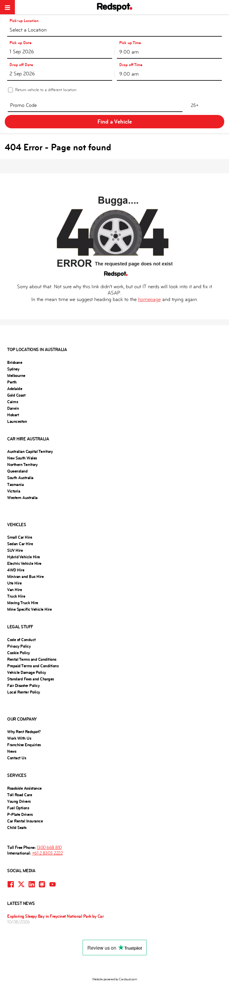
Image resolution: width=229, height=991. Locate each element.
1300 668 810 (49, 847)
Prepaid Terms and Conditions (32, 665)
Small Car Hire (19, 537)
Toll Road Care (19, 794)
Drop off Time (131, 65)
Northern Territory (22, 464)
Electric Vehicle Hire (24, 563)
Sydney (13, 369)
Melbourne (16, 375)
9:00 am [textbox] (129, 52)
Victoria (13, 491)
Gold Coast (16, 395)
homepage (149, 299)
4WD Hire (15, 570)
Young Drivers (19, 801)
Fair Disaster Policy (23, 685)
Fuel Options (18, 807)
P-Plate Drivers (20, 814)
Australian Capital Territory (29, 451)
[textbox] (114, 31)
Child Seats (17, 827)
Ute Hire (14, 583)
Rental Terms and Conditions (31, 659)
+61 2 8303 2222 (47, 853)
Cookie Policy (18, 652)
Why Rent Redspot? (24, 731)
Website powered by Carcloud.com (114, 979)
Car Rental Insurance (25, 821)
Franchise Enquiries (24, 744)
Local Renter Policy (23, 692)
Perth (12, 382)
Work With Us (19, 738)
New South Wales (22, 458)
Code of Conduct (21, 639)
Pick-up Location (24, 20)
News (11, 751)
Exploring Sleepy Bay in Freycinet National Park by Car (55, 916)
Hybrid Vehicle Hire (23, 556)
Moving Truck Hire (22, 602)
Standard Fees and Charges (30, 679)
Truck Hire (16, 596)
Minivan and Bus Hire (25, 576)
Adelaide (14, 388)
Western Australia (22, 497)
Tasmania (15, 484)
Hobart (13, 414)
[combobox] (114, 30)
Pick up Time (130, 42)
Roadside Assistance (24, 788)
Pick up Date (21, 42)
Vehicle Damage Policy (26, 672)
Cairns (12, 401)
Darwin (13, 408)
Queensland (17, 471)
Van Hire (14, 589)
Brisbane (14, 362)
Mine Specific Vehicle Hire (29, 609)
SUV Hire (15, 550)
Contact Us (16, 757)
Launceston (17, 421)
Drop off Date (21, 65)
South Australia (20, 477)
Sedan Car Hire (20, 543)
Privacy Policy (18, 646)
